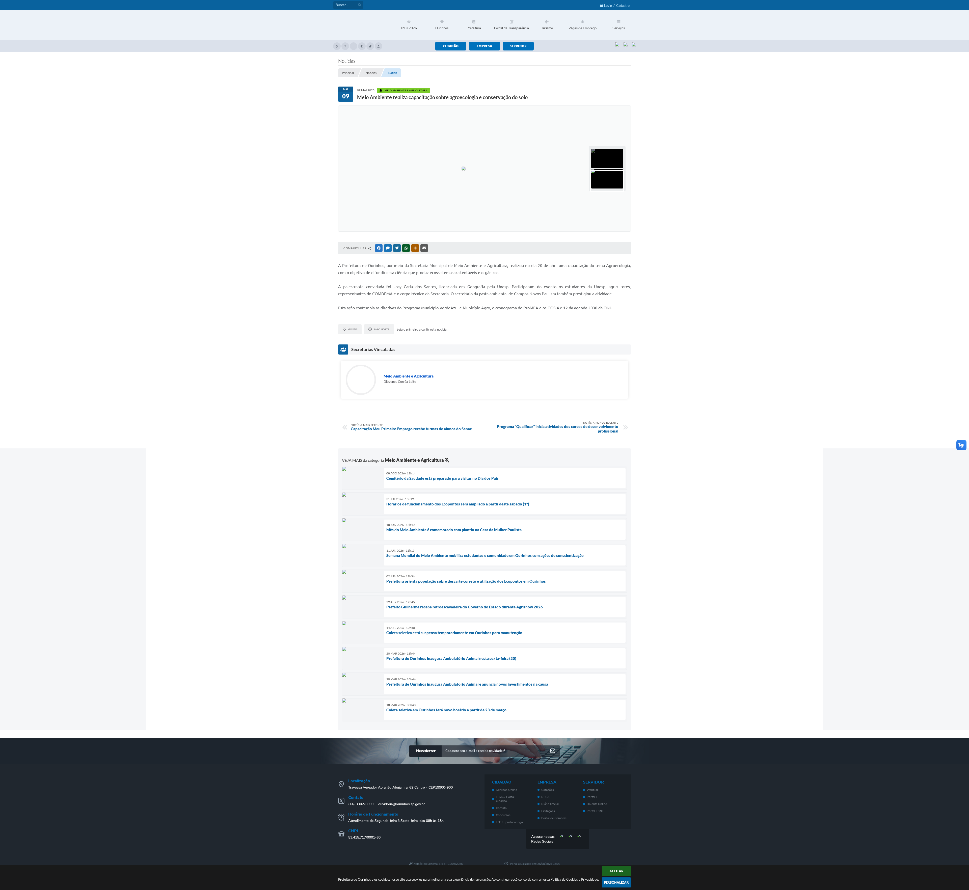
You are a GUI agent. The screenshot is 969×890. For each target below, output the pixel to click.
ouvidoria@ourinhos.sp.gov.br (401, 804)
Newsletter (426, 750)
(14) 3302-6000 (360, 804)
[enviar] (552, 751)
